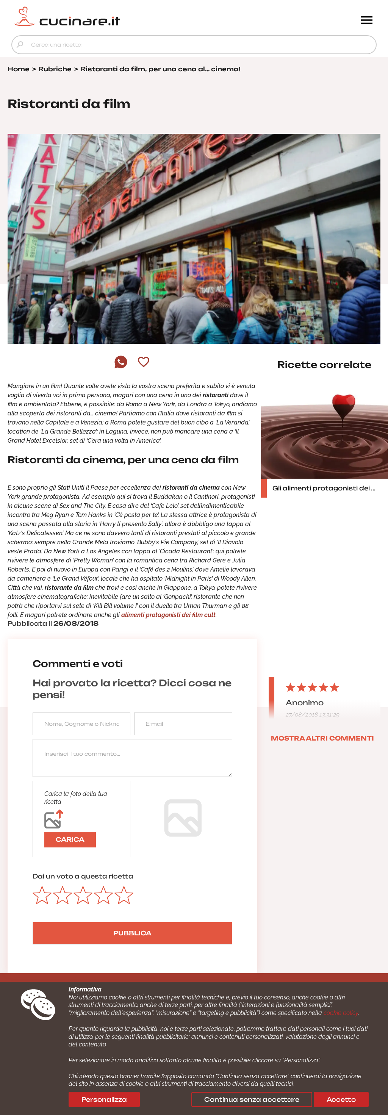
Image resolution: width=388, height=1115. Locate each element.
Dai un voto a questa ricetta (83, 876)
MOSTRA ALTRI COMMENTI (322, 738)
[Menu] (367, 21)
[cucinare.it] (148, 16)
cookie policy (341, 1012)
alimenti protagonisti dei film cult (168, 615)
